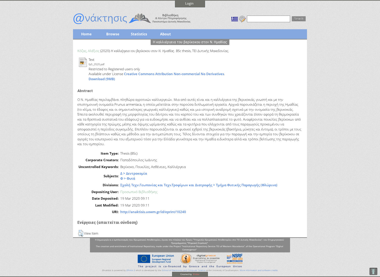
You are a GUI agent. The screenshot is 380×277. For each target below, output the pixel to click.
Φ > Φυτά (127, 178)
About (165, 34)
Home (86, 34)
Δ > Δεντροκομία (133, 173)
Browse (112, 34)
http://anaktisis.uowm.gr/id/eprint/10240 (153, 212)
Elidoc (195, 274)
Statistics (139, 34)
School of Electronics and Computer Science (183, 270)
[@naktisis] (139, 24)
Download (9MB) (102, 79)
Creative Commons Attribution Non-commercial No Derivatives (174, 74)
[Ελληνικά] (234, 18)
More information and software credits (259, 270)
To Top (373, 271)
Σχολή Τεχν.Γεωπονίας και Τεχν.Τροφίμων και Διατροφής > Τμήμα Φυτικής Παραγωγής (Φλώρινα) (198, 185)
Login (189, 3)
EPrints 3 (130, 270)
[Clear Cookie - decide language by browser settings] (242, 18)
